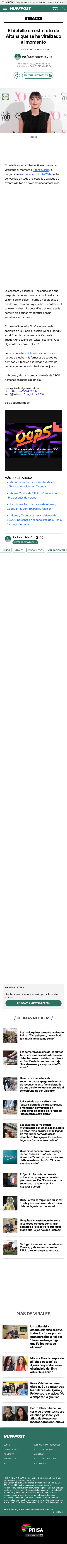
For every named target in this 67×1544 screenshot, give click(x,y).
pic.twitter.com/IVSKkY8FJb (21, 391)
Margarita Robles (37, 2)
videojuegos (36, 550)
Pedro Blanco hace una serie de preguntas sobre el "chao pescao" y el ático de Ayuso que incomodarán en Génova (47, 1415)
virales (19, 550)
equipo (7, 1445)
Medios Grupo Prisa (33, 1535)
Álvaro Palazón (35, 56)
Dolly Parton (21, 2)
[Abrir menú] (5, 8)
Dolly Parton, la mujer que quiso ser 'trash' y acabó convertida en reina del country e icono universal (41, 1203)
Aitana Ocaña (41, 170)
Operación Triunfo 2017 (36, 174)
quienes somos (11, 1449)
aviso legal (39, 1454)
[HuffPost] (14, 1436)
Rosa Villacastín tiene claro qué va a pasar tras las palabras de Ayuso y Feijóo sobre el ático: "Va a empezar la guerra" (47, 1390)
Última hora (55, 8)
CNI (50, 2)
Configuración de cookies (47, 1445)
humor (6, 550)
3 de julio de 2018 (34, 394)
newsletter (10, 1459)
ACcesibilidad (40, 1463)
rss (5, 1463)
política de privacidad (45, 1459)
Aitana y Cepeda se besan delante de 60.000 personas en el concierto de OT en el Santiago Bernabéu (34, 520)
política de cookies (43, 1449)
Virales (33, 18)
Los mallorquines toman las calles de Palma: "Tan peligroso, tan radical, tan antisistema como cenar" (42, 1035)
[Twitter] (51, 57)
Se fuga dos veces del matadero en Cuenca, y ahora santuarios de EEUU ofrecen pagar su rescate (41, 1247)
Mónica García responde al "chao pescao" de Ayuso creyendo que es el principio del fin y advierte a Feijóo (47, 1365)
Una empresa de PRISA (33, 1527)
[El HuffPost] (20, 8)
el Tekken (32, 353)
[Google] (46, 57)
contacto (9, 1454)
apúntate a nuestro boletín (33, 1003)
